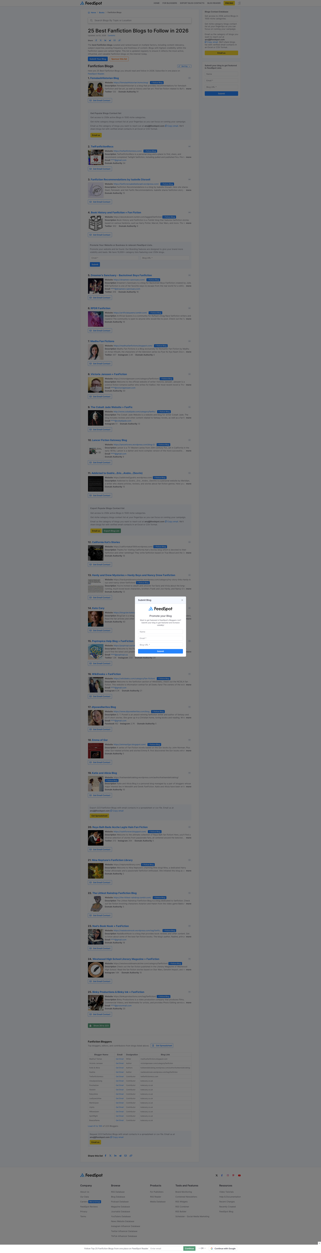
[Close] (182, 600)
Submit (160, 651)
